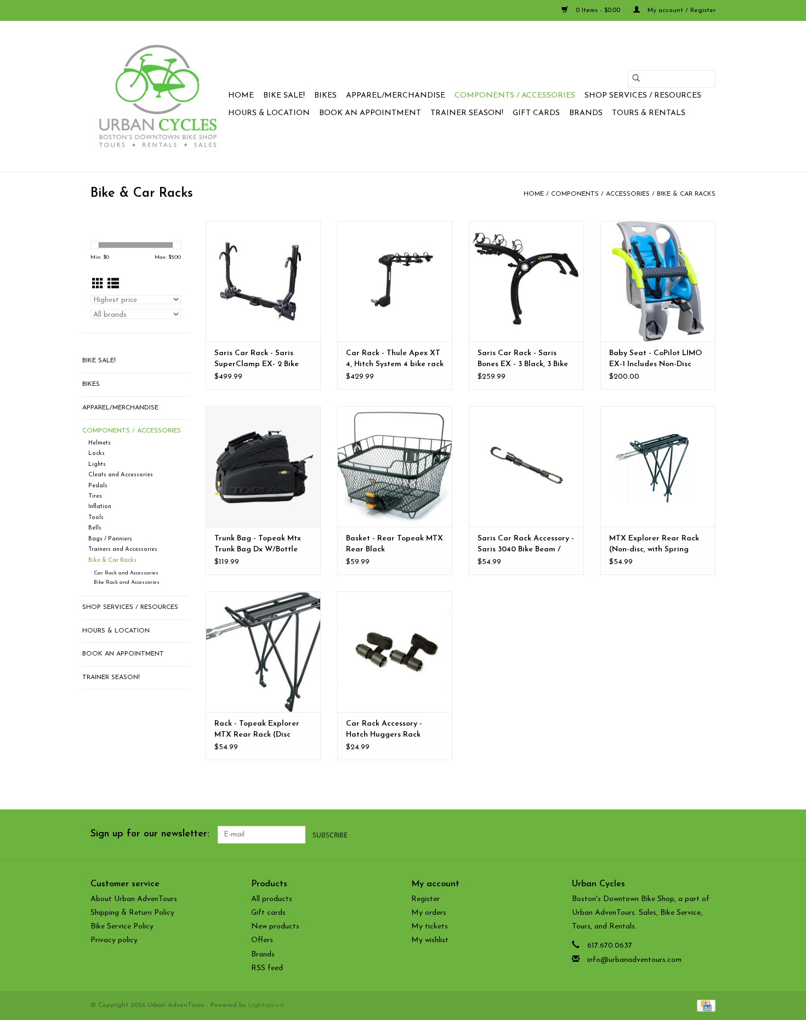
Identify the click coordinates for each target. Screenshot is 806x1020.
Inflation (99, 507)
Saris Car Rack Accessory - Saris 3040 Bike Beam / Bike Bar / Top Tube (526, 544)
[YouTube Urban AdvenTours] (687, 835)
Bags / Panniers (110, 539)
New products (275, 926)
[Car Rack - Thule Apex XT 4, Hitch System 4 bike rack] (394, 281)
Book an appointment (370, 113)
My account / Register (680, 10)
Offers (262, 940)
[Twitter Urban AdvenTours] (667, 835)
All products (271, 899)
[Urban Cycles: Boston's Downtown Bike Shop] (157, 96)
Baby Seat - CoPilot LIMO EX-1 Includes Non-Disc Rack (655, 359)
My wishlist (430, 940)
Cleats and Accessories (120, 475)
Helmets (99, 443)
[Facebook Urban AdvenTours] (647, 835)
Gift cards (536, 113)
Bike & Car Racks (686, 194)
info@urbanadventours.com (634, 960)
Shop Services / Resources (642, 96)
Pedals (97, 486)
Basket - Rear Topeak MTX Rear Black (394, 544)
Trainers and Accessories (122, 549)
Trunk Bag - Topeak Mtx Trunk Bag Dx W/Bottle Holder (257, 544)
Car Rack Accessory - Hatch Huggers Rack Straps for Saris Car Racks (394, 730)
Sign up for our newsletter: (149, 834)
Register (425, 899)
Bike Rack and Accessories (127, 582)
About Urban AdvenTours (133, 899)
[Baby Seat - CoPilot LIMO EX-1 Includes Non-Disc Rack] (658, 281)
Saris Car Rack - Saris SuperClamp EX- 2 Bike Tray (256, 359)
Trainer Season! (466, 113)
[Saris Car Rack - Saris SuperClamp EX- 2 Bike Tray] (263, 281)
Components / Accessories (515, 96)
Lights (97, 464)
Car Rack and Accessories (126, 573)
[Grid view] (98, 284)
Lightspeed (265, 1005)
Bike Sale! (284, 96)
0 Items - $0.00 (598, 10)
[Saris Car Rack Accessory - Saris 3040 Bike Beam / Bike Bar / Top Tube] (526, 466)
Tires (95, 496)
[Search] (636, 79)
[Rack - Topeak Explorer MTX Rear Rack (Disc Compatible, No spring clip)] (263, 651)
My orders (428, 913)
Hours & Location (269, 113)
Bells (94, 528)
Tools (96, 518)
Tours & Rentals (648, 113)
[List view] (113, 284)
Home (241, 96)
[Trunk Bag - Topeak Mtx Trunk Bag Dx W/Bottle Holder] (263, 466)
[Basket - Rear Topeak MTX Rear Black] (394, 466)
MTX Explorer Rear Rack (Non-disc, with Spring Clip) (654, 544)
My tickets (429, 926)
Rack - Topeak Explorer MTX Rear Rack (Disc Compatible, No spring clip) (256, 730)
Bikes (325, 96)
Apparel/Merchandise (395, 96)
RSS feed (267, 968)
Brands (586, 113)
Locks (96, 454)
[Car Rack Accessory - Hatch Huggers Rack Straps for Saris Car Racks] (394, 651)
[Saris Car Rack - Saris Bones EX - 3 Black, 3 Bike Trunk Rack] (526, 281)
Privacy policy (114, 940)
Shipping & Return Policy (132, 913)
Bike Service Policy (122, 926)
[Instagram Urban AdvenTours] (707, 835)
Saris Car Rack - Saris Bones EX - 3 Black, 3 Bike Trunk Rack (523, 359)
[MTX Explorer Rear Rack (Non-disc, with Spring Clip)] (658, 466)
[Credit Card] (704, 1005)
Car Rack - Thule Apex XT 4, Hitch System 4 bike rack (395, 358)
